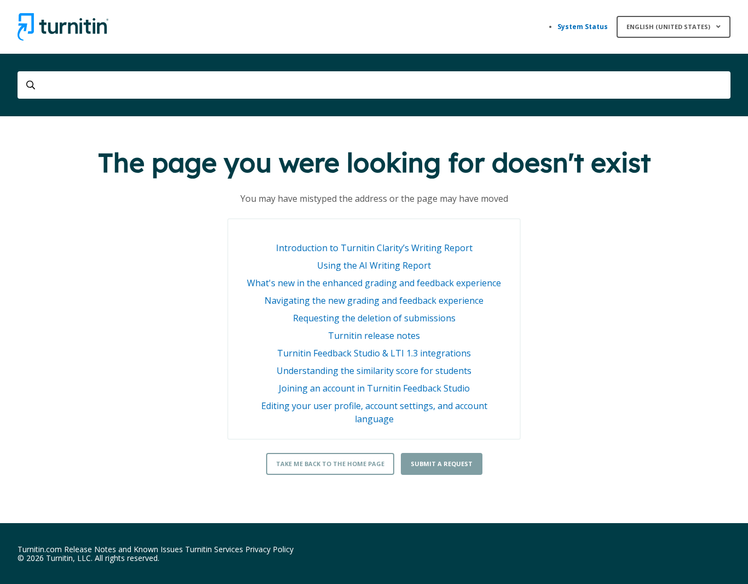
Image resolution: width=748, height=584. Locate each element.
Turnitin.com (40, 549)
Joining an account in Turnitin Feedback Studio (374, 388)
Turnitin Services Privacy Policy (239, 549)
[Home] (63, 27)
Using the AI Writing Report (374, 265)
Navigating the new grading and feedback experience (374, 300)
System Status (582, 26)
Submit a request (442, 464)
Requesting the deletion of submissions (374, 318)
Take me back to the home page (330, 464)
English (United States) (669, 26)
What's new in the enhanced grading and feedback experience (374, 283)
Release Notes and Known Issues (123, 549)
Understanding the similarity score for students (374, 371)
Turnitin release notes (374, 336)
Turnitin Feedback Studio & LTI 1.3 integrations (374, 353)
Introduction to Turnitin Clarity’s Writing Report (374, 248)
